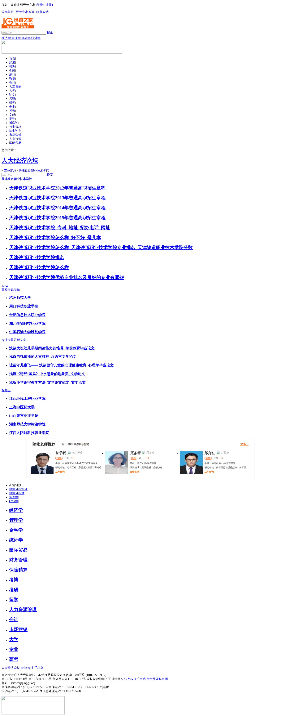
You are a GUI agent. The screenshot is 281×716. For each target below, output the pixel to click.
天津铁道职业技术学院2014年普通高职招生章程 (57, 207)
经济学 (6, 38)
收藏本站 (42, 12)
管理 (12, 66)
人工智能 (15, 86)
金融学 (26, 38)
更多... (244, 444)
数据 (12, 78)
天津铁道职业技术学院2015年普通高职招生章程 (57, 217)
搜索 (50, 32)
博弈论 (13, 122)
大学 (12, 90)
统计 (12, 74)
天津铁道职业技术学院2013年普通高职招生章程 (57, 197)
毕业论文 (15, 130)
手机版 (39, 667)
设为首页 (8, 12)
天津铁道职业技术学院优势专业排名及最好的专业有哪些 (66, 277)
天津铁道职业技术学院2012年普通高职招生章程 (57, 188)
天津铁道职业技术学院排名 (36, 257)
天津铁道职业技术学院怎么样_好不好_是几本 (55, 237)
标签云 (6, 390)
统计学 (36, 38)
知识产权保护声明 (133, 679)
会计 (12, 82)
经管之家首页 (25, 12)
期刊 (12, 118)
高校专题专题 (11, 289)
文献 (12, 114)
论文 (12, 94)
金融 (12, 70)
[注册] (49, 5)
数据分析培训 (18, 489)
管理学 (16, 38)
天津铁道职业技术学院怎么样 (39, 267)
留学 (12, 102)
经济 (12, 62)
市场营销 (15, 134)
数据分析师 (16, 493)
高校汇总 (10, 170)
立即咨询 (60, 471)
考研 (12, 98)
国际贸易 (15, 143)
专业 (12, 106)
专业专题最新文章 (14, 340)
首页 (12, 58)
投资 (12, 110)
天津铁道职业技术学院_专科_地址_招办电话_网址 (59, 227)
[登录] (40, 5)
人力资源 (15, 139)
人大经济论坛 (11, 667)
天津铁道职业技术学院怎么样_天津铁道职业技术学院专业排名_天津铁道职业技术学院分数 (101, 247)
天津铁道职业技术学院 (34, 170)
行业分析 (15, 126)
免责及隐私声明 (157, 679)
